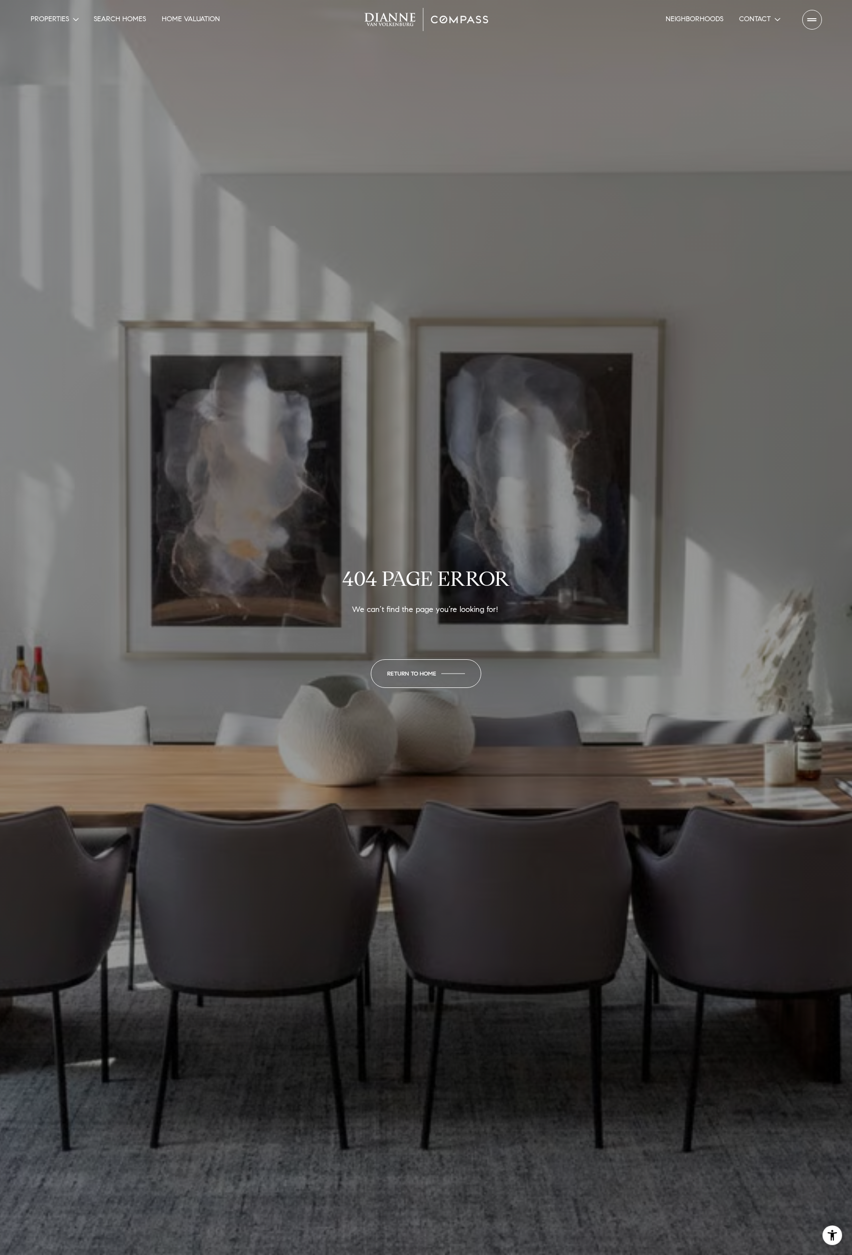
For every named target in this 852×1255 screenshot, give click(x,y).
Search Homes (120, 19)
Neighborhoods (694, 19)
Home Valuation (191, 19)
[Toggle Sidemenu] (812, 20)
